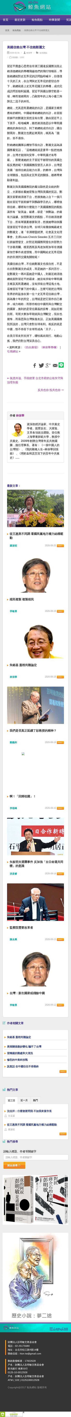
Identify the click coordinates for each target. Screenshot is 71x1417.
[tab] (11, 1100)
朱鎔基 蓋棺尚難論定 (23, 665)
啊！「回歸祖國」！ (23, 796)
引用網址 (12, 351)
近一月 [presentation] (24, 1100)
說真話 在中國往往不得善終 (23, 1066)
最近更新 (20, 19)
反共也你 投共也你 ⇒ (51, 390)
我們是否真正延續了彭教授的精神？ (33, 730)
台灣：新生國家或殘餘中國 (27, 993)
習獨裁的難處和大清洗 (20, 1053)
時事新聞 (54, 19)
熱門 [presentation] (35, 1100)
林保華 (29, 53)
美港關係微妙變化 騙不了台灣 (24, 1046)
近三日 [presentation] (11, 1100)
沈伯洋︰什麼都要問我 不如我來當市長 (29, 1111)
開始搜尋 (12, 1165)
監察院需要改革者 (21, 927)
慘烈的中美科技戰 (17, 1059)
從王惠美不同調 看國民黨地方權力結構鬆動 (32, 1124)
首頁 (5, 19)
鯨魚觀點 (37, 19)
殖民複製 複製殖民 (22, 599)
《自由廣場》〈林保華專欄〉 (41, 347)
